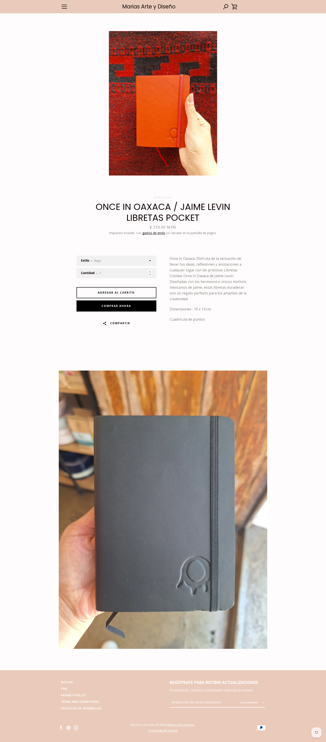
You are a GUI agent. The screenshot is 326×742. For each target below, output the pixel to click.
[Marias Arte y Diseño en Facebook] (61, 727)
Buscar (67, 682)
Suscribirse (250, 702)
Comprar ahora (116, 306)
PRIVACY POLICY (73, 695)
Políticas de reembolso (81, 708)
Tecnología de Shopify (163, 730)
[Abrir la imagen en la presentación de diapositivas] (163, 103)
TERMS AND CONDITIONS (80, 702)
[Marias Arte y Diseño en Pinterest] (68, 727)
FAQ (64, 689)
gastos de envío (153, 233)
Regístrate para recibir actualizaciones (214, 682)
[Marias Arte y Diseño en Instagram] (76, 727)
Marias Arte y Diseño (148, 7)
